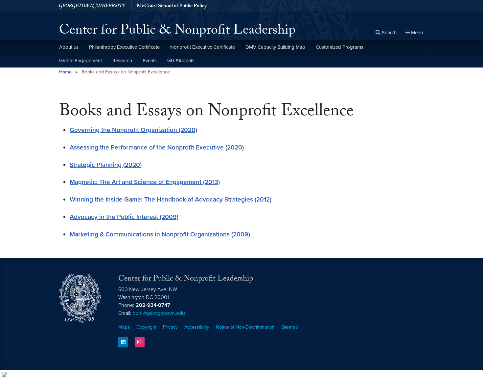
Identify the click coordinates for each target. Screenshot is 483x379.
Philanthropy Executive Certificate (124, 47)
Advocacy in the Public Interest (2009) (124, 217)
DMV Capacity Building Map (275, 47)
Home (65, 72)
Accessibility (196, 327)
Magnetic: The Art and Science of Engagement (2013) (145, 182)
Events (150, 61)
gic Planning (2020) (114, 165)
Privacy (170, 327)
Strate (78, 165)
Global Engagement (80, 61)
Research (122, 61)
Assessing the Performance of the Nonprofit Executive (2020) (157, 147)
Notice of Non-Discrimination (245, 327)
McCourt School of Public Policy (172, 7)
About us (69, 47)
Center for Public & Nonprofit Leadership (177, 31)
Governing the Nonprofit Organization (123, 130)
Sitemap (289, 327)
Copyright (146, 327)
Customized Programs (339, 47)
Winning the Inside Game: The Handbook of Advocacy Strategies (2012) (170, 199)
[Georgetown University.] (92, 6)
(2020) (187, 130)
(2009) (240, 234)
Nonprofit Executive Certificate (202, 47)
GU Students (181, 61)
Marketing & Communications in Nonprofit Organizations (150, 234)
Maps (124, 327)
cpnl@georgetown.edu (159, 313)
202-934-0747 (153, 305)
